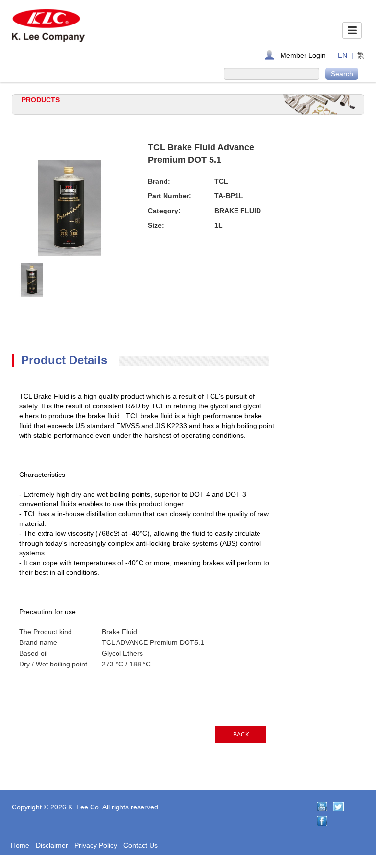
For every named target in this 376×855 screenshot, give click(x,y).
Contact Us (140, 845)
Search (342, 74)
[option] (32, 280)
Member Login (303, 55)
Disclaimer (52, 845)
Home (20, 845)
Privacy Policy (95, 845)
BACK (241, 734)
